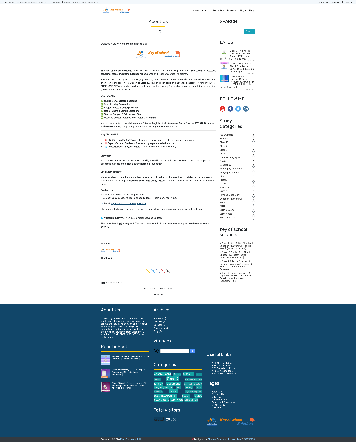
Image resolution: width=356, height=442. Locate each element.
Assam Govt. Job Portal (224, 373)
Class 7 (223, 146)
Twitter (349, 2)
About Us (43, 2)
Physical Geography (230, 195)
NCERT (223, 191)
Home (196, 10)
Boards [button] (231, 10)
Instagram (323, 2)
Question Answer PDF (231, 198)
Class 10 (224, 142)
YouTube (335, 2)
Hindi (222, 176)
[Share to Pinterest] (163, 271)
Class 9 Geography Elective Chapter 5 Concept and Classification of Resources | (129, 372)
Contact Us (55, 2)
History (223, 180)
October (158, 325)
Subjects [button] (217, 10)
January (158, 321)
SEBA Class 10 (227, 210)
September (159, 328)
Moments (224, 187)
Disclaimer (217, 407)
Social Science (227, 217)
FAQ (251, 10)
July (156, 331)
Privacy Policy (79, 2)
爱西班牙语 (249, 439)
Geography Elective (230, 172)
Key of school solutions (132, 439)
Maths (223, 183)
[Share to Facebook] (158, 271)
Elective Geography (230, 157)
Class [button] (205, 10)
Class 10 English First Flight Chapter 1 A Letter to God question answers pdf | (242, 67)
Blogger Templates (217, 439)
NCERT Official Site (222, 363)
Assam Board (226, 135)
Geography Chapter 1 (231, 168)
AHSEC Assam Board (223, 371)
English (223, 161)
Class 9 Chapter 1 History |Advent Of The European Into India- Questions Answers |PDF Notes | (129, 385)
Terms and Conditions (223, 402)
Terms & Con (93, 2)
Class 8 (223, 150)
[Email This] (148, 271)
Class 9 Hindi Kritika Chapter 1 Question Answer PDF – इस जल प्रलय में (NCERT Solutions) (235, 55)
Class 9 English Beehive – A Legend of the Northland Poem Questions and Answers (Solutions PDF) (236, 277)
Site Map (67, 2)
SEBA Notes (226, 213)
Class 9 (223, 153)
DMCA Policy (218, 405)
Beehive (224, 138)
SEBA (222, 206)
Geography (225, 165)
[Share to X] (153, 271)
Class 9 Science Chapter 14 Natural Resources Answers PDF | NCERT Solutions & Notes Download (237, 81)
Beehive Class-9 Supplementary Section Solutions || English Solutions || (130, 357)
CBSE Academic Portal (224, 368)
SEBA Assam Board (222, 365)
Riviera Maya (234, 439)
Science (224, 202)
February (158, 318)
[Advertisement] (231, 326)
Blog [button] (242, 10)
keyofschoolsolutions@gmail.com (22, 2)
